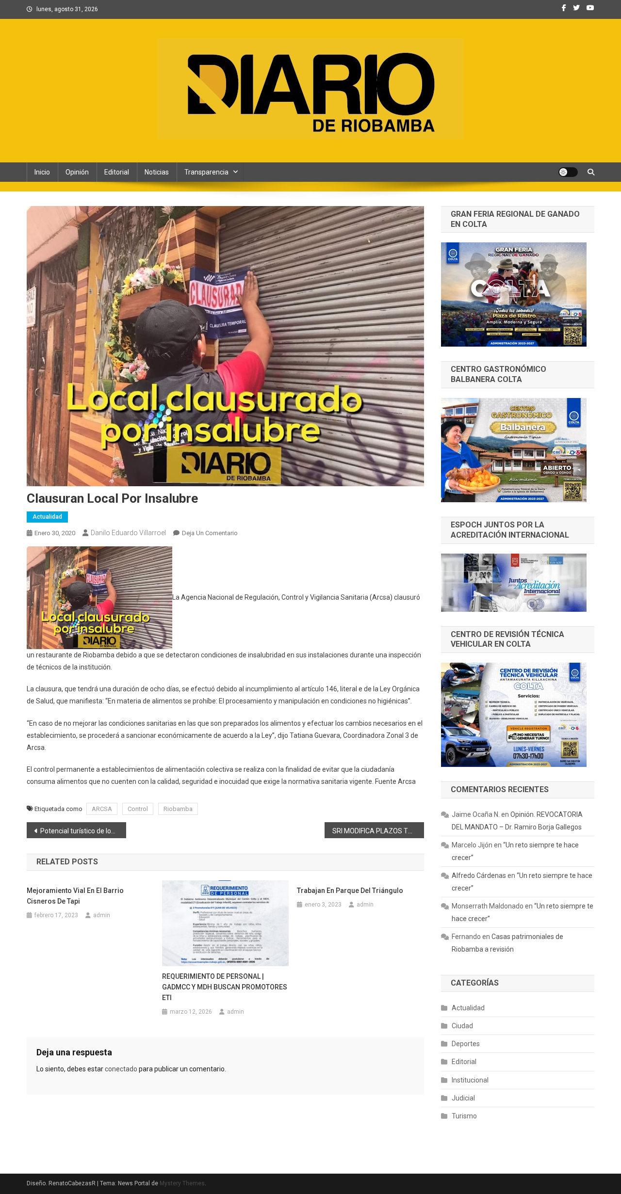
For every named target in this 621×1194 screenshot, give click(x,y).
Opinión (77, 172)
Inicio (42, 172)
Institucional (470, 1080)
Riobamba (178, 808)
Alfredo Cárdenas (479, 875)
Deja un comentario (210, 533)
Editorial (116, 172)
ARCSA (102, 808)
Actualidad (47, 516)
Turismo (464, 1116)
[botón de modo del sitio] (568, 172)
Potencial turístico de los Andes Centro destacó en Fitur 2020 (83, 831)
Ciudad (462, 1026)
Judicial (463, 1098)
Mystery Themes (182, 1183)
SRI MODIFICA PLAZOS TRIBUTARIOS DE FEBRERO (378, 831)
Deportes (466, 1044)
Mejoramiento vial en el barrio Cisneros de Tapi (75, 896)
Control (138, 808)
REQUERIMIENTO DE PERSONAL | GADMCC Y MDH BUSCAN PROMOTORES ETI (224, 987)
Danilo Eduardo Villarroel (128, 533)
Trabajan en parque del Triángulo (350, 890)
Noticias (157, 172)
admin (101, 915)
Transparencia (206, 172)
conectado (121, 1069)
